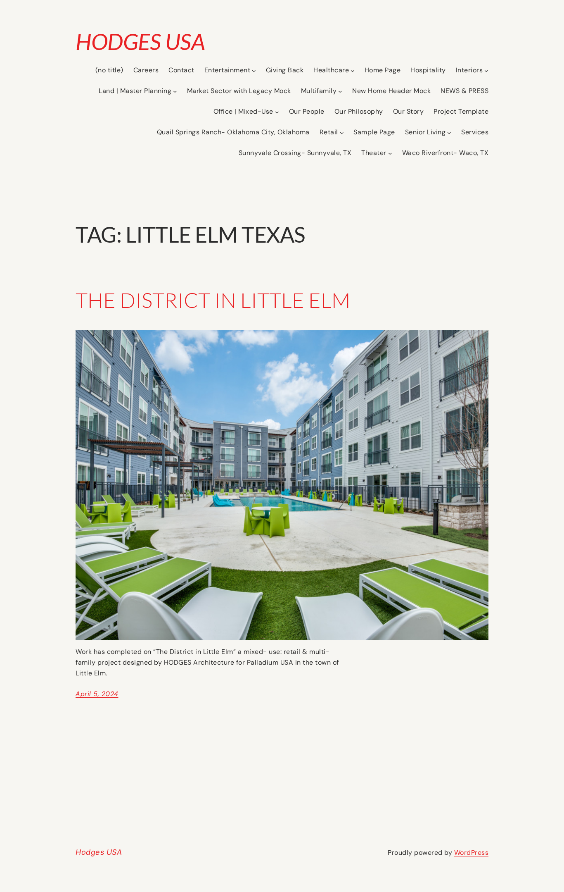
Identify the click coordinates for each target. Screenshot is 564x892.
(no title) (109, 70)
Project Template (461, 111)
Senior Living (425, 132)
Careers (146, 70)
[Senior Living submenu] (449, 133)
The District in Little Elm (213, 300)
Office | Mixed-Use (243, 111)
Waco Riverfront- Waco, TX (445, 152)
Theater (373, 152)
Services (474, 132)
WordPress (471, 852)
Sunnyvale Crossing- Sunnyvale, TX (295, 152)
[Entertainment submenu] (254, 71)
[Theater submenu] (390, 153)
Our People (307, 111)
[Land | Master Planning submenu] (175, 91)
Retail (329, 132)
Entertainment (227, 70)
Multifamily (319, 90)
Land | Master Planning (135, 90)
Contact (181, 70)
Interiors (469, 70)
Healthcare (331, 70)
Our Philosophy (358, 111)
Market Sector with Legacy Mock (239, 90)
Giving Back (285, 70)
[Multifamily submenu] (340, 91)
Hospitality (428, 70)
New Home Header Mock (391, 90)
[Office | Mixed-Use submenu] (277, 112)
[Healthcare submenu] (353, 71)
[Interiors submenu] (486, 71)
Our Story (408, 111)
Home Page (383, 70)
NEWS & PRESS (464, 90)
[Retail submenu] (342, 133)
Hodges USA (140, 41)
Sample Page (374, 132)
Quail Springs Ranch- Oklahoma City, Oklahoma (233, 132)
